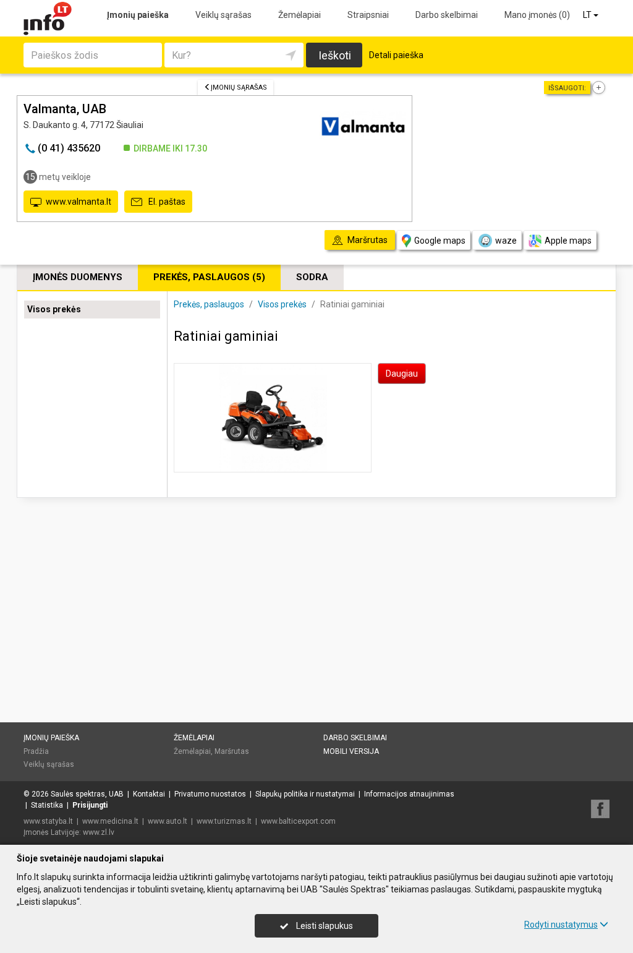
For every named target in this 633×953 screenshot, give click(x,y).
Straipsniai (368, 15)
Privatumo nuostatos (210, 794)
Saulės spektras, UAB (87, 794)
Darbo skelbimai (446, 15)
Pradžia (36, 751)
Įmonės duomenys (77, 277)
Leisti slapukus (323, 926)
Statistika (47, 805)
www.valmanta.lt (78, 202)
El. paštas (166, 202)
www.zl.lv (98, 832)
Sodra (312, 277)
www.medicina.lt (110, 821)
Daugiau (402, 373)
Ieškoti (334, 55)
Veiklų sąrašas (223, 15)
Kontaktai (149, 794)
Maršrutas (232, 751)
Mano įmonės (537, 15)
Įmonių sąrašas (239, 87)
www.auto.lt (167, 821)
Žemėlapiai (299, 15)
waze (506, 241)
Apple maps (568, 241)
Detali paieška (396, 55)
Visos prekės (54, 309)
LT (588, 15)
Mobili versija (351, 751)
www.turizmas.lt (224, 821)
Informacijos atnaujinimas (409, 794)
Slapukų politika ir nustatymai (305, 794)
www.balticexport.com (298, 821)
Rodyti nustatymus (561, 924)
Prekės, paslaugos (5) (209, 277)
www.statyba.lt (48, 821)
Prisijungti (90, 805)
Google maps (439, 241)
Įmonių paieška (138, 15)
